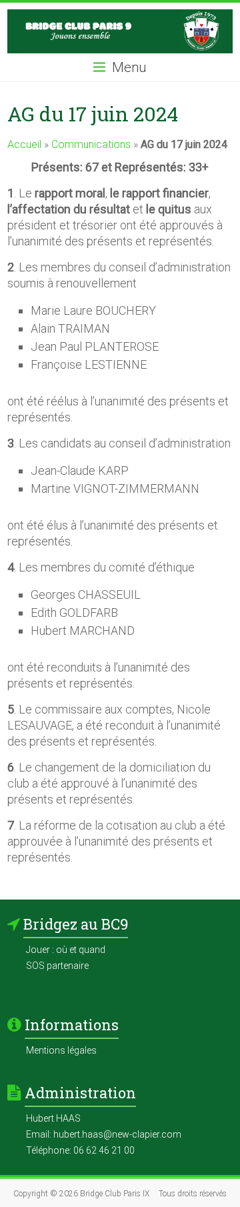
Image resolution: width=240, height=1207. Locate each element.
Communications (91, 144)
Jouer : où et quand (65, 949)
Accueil (24, 144)
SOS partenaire (57, 965)
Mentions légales (61, 1050)
